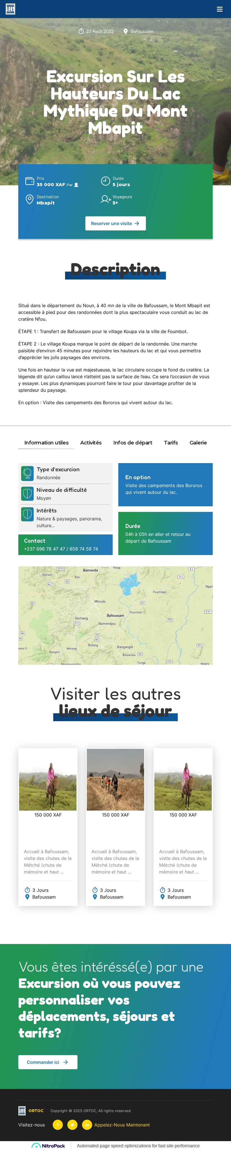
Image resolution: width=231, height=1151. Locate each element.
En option (137, 477)
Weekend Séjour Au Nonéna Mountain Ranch (47, 824)
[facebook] (58, 1125)
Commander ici (43, 1062)
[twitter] (72, 1125)
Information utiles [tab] (46, 443)
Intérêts (47, 510)
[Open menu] (219, 9)
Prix (40, 178)
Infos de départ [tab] (132, 443)
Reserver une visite (111, 223)
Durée (118, 178)
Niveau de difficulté (62, 490)
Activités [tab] (91, 443)
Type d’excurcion (58, 469)
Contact (34, 540)
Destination (48, 196)
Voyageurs (122, 196)
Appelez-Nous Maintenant (122, 1125)
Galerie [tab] (198, 443)
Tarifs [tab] (171, 443)
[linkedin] (87, 1125)
